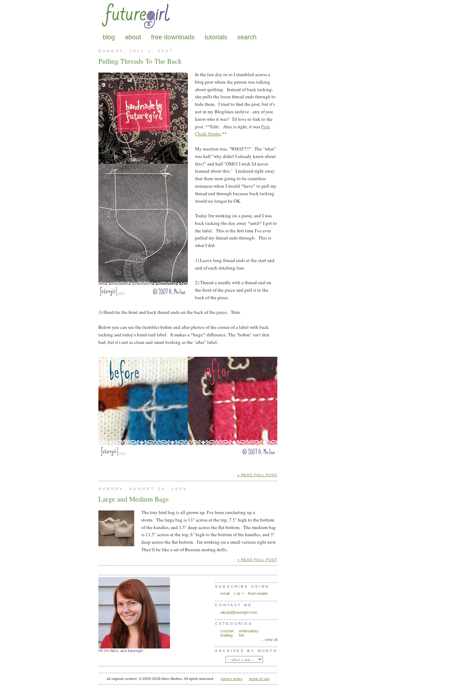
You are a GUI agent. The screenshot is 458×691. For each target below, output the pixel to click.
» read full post (257, 475)
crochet (227, 631)
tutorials (216, 37)
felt (241, 635)
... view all (268, 639)
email (224, 593)
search (247, 37)
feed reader (258, 593)
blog (109, 37)
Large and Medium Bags (133, 498)
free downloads (173, 37)
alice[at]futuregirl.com (238, 612)
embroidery (249, 631)
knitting (226, 635)
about (133, 37)
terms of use (259, 679)
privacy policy (232, 679)
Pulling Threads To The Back (140, 60)
